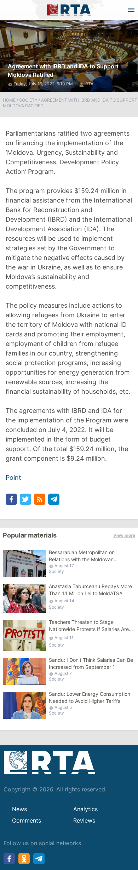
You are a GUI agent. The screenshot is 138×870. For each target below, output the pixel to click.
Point (13, 477)
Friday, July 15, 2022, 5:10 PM (43, 83)
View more (124, 535)
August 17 (64, 565)
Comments (26, 820)
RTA (89, 83)
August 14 (64, 600)
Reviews (84, 820)
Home (9, 100)
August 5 (63, 707)
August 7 (63, 673)
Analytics (85, 809)
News (19, 809)
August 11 (64, 637)
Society (28, 100)
